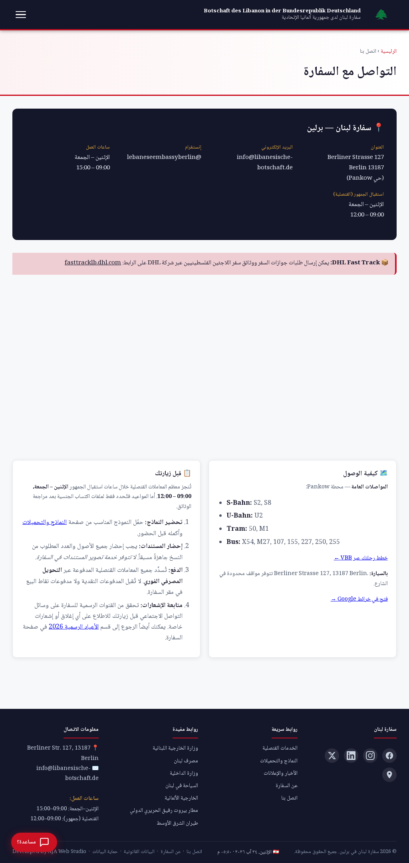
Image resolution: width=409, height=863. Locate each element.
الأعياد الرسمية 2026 (74, 627)
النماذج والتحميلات (44, 522)
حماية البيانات (105, 851)
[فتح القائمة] (20, 15)
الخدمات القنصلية (280, 748)
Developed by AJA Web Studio (49, 851)
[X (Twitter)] (332, 755)
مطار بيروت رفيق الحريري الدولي (164, 810)
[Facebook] (389, 755)
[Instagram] (370, 755)
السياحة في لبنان (181, 786)
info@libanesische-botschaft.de (265, 163)
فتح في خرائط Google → (359, 599)
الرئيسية (389, 51)
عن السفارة (287, 786)
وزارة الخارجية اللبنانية (175, 748)
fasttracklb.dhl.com (93, 263)
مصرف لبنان (186, 761)
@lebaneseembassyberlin (164, 158)
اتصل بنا (289, 798)
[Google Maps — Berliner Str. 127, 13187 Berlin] (389, 775)
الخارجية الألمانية (181, 798)
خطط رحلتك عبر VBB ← (361, 558)
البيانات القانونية (139, 851)
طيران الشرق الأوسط (177, 823)
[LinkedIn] (351, 755)
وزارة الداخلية (184, 773)
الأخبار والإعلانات (281, 773)
